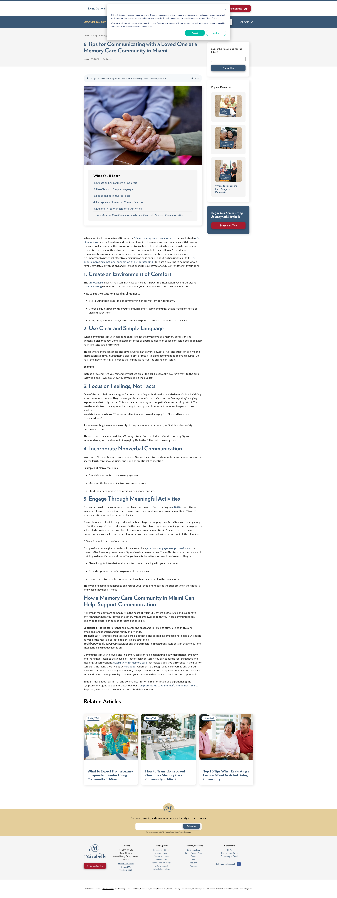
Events (193, 856)
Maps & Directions (126, 863)
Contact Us (126, 867)
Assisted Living (161, 853)
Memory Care (161, 859)
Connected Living (161, 856)
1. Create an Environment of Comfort (115, 182)
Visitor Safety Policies (161, 869)
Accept (195, 33)
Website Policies (108, 889)
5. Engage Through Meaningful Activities (117, 208)
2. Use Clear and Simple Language (113, 189)
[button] (98, 8)
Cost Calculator (193, 850)
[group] (143, 78)
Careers (193, 866)
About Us (193, 862)
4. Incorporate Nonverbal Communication (118, 202)
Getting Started (161, 866)
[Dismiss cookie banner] (225, 10)
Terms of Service (183, 832)
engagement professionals (174, 548)
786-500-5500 (126, 870)
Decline (216, 33)
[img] (192, 78)
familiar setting (93, 286)
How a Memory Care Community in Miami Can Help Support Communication (138, 215)
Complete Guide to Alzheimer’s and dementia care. (168, 685)
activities (177, 507)
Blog (95, 35)
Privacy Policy (173, 832)
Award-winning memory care (130, 662)
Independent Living (161, 850)
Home (86, 35)
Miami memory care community (152, 238)
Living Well (106, 35)
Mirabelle (129, 666)
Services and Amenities (161, 862)
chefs (150, 548)
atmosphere (96, 282)
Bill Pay (229, 850)
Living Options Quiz (193, 853)
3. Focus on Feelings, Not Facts (111, 195)
